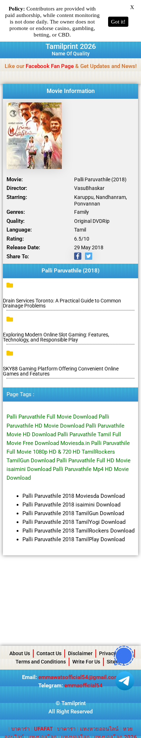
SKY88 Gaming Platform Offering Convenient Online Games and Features (61, 371)
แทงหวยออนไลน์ (99, 729)
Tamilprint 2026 (71, 46)
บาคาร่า (20, 729)
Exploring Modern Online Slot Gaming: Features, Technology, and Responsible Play (56, 337)
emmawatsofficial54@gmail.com (78, 677)
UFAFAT (43, 729)
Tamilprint (73, 703)
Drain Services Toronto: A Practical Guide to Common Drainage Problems (62, 303)
